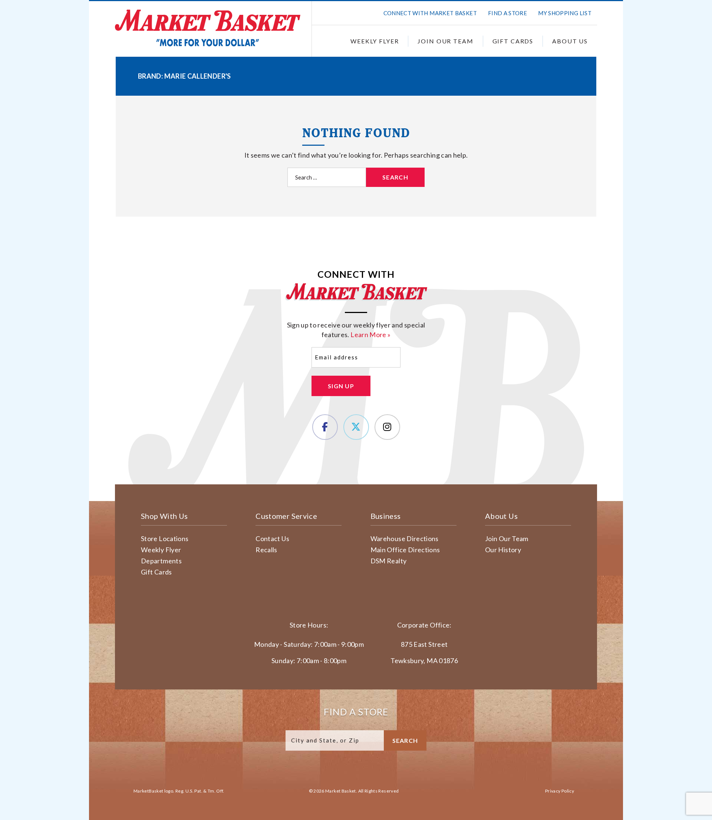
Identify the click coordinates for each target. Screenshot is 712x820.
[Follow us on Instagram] (387, 427)
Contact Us (272, 538)
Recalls (266, 550)
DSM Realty (388, 561)
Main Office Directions (405, 550)
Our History (503, 550)
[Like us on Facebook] (325, 427)
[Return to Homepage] (207, 28)
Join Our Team (445, 41)
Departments (161, 561)
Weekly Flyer (374, 41)
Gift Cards (513, 41)
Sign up (341, 385)
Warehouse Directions (404, 538)
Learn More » (370, 334)
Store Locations (164, 538)
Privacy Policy (559, 791)
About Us (570, 41)
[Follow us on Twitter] (356, 427)
